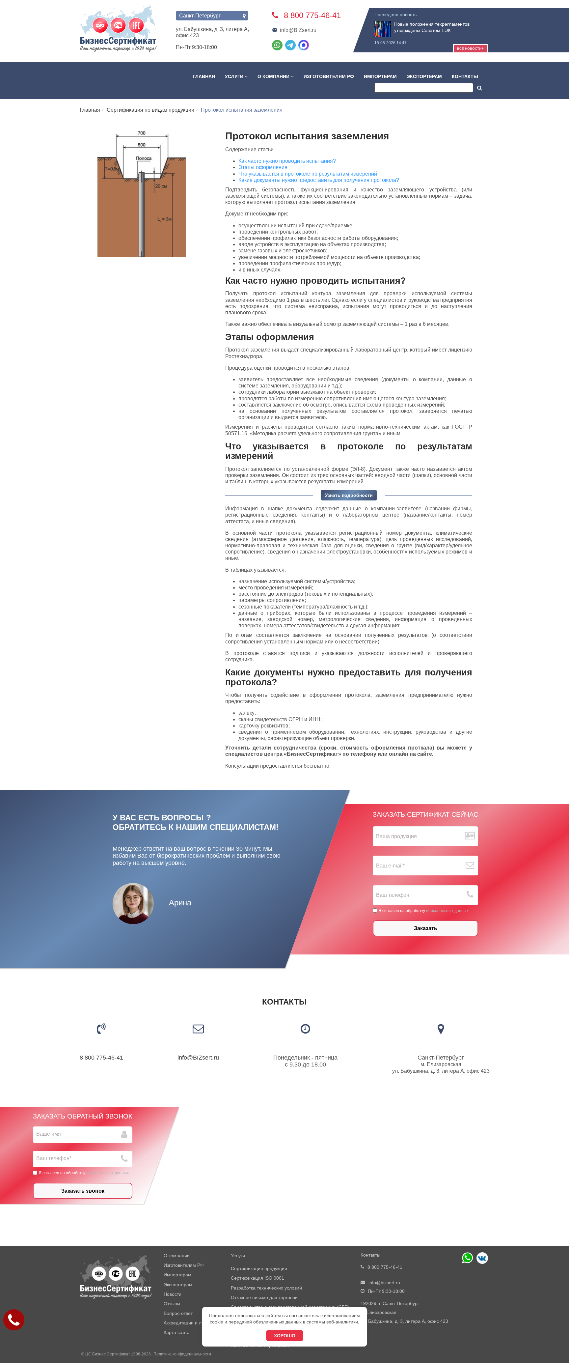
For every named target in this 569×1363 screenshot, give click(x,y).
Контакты (465, 76)
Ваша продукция (396, 836)
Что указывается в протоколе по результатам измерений (309, 174)
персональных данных (447, 910)
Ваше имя (48, 1134)
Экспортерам (424, 76)
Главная (204, 76)
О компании (274, 76)
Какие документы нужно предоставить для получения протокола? (318, 180)
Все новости (469, 48)
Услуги (235, 76)
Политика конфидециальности (182, 1354)
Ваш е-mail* (390, 865)
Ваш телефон (392, 895)
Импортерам (380, 76)
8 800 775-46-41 (101, 1057)
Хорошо (284, 1335)
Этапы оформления (262, 167)
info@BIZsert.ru (298, 30)
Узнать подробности (349, 495)
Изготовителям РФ (329, 76)
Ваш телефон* (53, 1158)
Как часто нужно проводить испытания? (287, 161)
